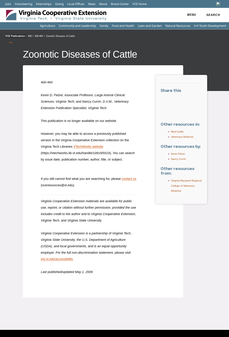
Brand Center (120, 4)
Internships (44, 4)
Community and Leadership (77, 26)
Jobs (8, 4)
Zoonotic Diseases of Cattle (60, 36)
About (103, 4)
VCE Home (140, 4)
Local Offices (75, 4)
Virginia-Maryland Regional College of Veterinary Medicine (186, 185)
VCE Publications (16, 36)
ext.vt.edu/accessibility (57, 259)
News (92, 4)
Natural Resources (177, 26)
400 (30, 36)
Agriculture (47, 26)
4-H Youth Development (210, 26)
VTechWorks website (88, 146)
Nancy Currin (178, 159)
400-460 (40, 36)
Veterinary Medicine (182, 136)
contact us (129, 179)
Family (104, 26)
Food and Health (123, 26)
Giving (59, 4)
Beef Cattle (177, 131)
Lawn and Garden (150, 26)
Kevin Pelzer (178, 153)
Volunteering (23, 4)
